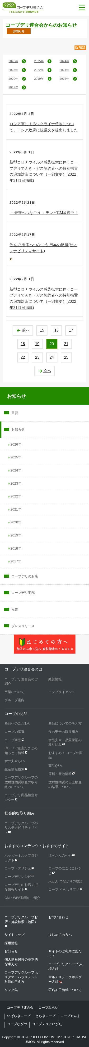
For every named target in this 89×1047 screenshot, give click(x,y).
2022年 (39, 70)
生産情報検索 (14, 769)
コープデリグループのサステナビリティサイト (21, 827)
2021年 (64, 70)
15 (42, 330)
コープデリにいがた (47, 1024)
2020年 (13, 78)
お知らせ (16, 396)
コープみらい (48, 1007)
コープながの (17, 1024)
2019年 (39, 78)
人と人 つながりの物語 (65, 881)
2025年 (39, 61)
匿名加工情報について (65, 990)
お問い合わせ (58, 917)
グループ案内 (14, 700)
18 (23, 344)
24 (52, 357)
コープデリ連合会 (20, 1007)
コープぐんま (70, 1016)
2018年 (64, 78)
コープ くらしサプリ (63, 889)
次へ (47, 371)
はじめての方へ (60, 935)
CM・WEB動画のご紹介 (22, 898)
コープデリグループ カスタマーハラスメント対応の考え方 (22, 976)
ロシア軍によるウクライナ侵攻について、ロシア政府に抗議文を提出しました (43, 127)
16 (56, 330)
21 (66, 344)
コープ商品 (13, 740)
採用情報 (11, 943)
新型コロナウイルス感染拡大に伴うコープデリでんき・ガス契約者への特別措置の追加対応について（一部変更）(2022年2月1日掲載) (43, 298)
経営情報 (55, 679)
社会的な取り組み (20, 813)
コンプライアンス (61, 692)
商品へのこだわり (18, 723)
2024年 (64, 61)
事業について (14, 692)
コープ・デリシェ (18, 868)
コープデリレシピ (18, 876)
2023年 (13, 70)
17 (71, 330)
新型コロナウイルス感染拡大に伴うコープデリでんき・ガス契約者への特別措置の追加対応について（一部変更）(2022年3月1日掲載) (43, 171)
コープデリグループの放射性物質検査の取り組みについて (21, 782)
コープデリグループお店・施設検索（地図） (21, 919)
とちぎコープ (45, 1016)
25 (66, 357)
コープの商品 (16, 714)
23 (37, 357)
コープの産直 (14, 732)
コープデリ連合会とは (23, 669)
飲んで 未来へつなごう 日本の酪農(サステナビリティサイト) (43, 248)
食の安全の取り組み (63, 732)
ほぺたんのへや (60, 855)
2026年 (13, 61)
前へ (25, 330)
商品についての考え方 (65, 723)
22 (23, 357)
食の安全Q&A (15, 761)
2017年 (13, 87)
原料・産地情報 (60, 774)
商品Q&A (55, 766)
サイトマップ (14, 935)
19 (37, 344)
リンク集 (11, 990)
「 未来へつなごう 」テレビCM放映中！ (43, 213)
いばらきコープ (18, 1016)
